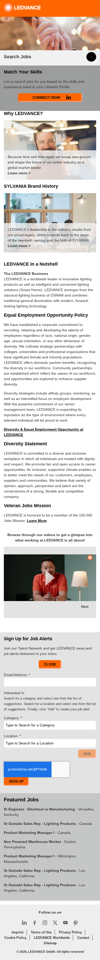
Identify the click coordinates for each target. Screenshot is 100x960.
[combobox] (50, 725)
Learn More (37, 521)
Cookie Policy (15, 938)
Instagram (45, 922)
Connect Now (46, 97)
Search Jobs (17, 56)
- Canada (48, 824)
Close (50, 664)
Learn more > (19, 173)
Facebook (34, 922)
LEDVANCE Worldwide (52, 938)
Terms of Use (41, 932)
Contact (83, 938)
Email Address (17, 675)
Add (87, 754)
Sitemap (50, 943)
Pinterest (75, 922)
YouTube (65, 922)
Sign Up (16, 781)
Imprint (17, 932)
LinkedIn (24, 922)
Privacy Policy (70, 932)
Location (12, 736)
